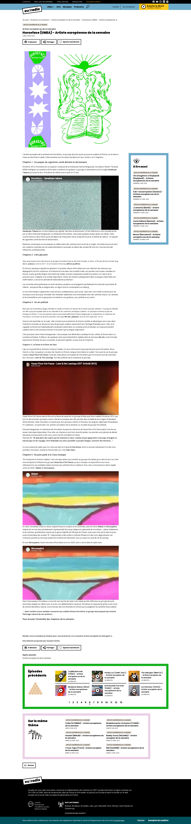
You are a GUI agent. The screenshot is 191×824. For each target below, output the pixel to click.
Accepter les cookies (158, 820)
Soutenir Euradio (93, 2)
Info (59, 7)
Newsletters (77, 2)
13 (121, 702)
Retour (31, 765)
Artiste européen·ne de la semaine (65, 20)
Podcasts (79, 7)
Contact (37, 803)
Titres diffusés (62, 2)
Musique (67, 7)
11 (111, 702)
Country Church (154, 8)
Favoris (116, 7)
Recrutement (39, 805)
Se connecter (129, 7)
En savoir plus (119, 820)
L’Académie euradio (42, 807)
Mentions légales (41, 809)
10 (106, 702)
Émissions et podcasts (40, 20)
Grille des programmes (43, 2)
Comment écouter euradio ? (75, 813)
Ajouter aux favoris (71, 42)
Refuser (141, 820)
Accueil (25, 20)
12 (116, 702)
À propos (26, 2)
